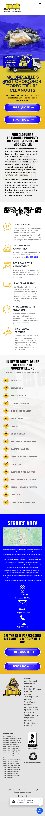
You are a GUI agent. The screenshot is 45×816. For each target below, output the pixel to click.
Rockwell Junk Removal (11, 755)
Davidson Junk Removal (11, 776)
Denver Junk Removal (10, 774)
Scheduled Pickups (32, 689)
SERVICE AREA (8, 734)
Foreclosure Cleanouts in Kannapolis (15, 554)
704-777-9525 (32, 257)
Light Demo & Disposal (30, 692)
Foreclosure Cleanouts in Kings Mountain (25, 573)
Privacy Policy (37, 790)
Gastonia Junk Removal (11, 769)
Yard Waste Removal (29, 703)
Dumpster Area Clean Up (31, 724)
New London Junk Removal (9, 758)
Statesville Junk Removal (11, 749)
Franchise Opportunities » (33, 762)
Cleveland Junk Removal (11, 751)
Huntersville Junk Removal (9, 737)
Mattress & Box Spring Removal (31, 708)
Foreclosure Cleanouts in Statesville (15, 560)
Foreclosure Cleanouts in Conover (22, 578)
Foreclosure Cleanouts (29, 685)
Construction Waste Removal (31, 713)
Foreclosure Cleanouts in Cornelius (27, 552)
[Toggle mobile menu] (40, 3)
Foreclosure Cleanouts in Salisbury (28, 562)
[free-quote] (22, 103)
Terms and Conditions (23, 792)
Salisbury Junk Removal (11, 753)
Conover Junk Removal (11, 772)
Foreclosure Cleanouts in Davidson (30, 580)
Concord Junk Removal (11, 747)
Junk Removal (30, 681)
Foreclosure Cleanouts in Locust (14, 570)
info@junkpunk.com (22, 612)
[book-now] (22, 115)
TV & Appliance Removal (31, 698)
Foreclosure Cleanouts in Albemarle (26, 567)
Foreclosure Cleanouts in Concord (27, 557)
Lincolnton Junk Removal (11, 770)
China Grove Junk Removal (10, 745)
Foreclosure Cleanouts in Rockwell (14, 565)
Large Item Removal (29, 719)
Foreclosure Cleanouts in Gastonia (14, 575)
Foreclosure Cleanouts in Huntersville (15, 549)
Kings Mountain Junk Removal (11, 767)
